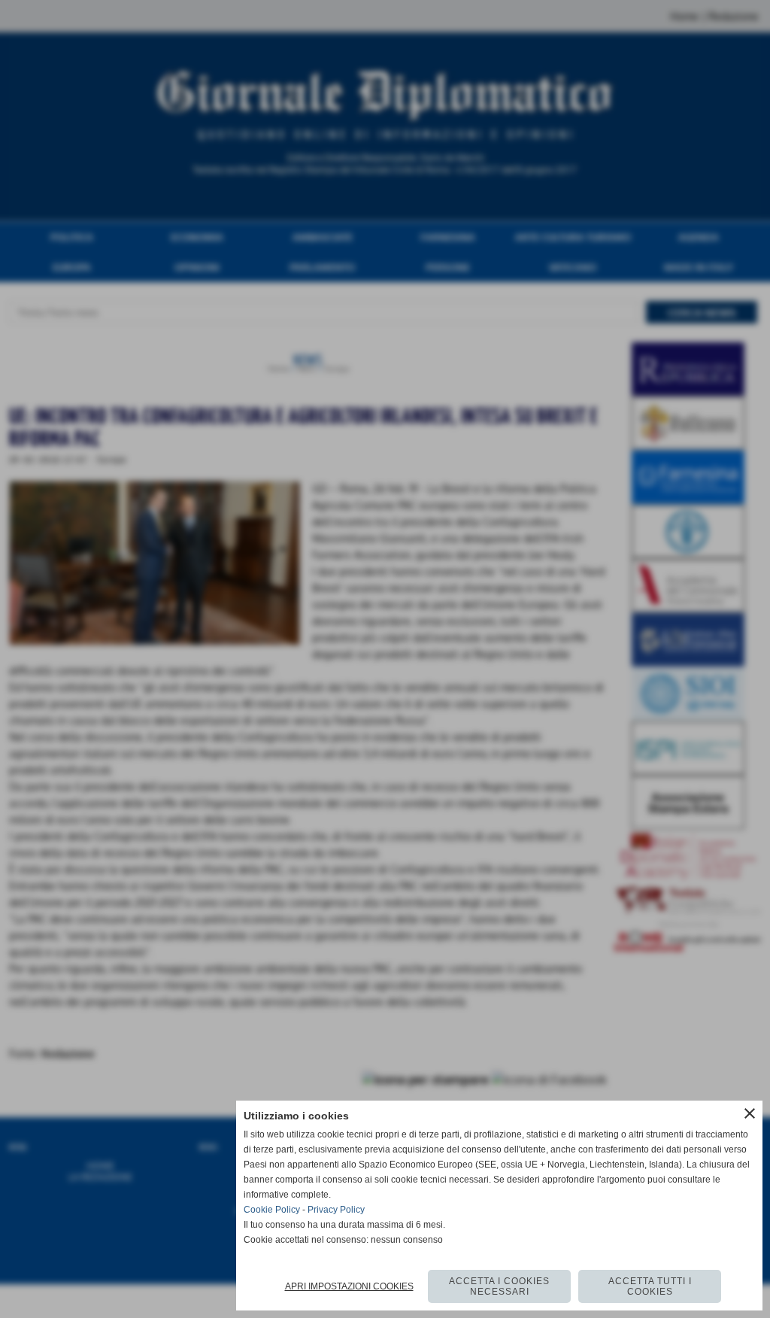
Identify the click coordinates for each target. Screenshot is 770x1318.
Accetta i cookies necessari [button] (499, 1286)
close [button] (750, 1113)
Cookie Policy (272, 1209)
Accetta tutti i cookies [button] (650, 1286)
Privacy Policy (336, 1209)
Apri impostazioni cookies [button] (349, 1286)
